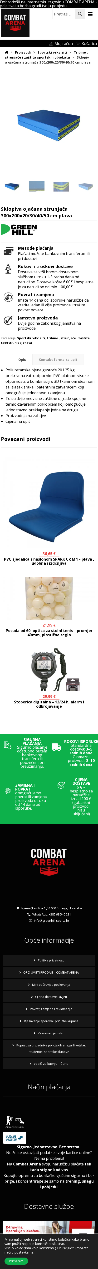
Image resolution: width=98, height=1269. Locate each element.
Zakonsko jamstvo (51, 1033)
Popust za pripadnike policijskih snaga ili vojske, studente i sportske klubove (51, 1048)
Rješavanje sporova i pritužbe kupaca (51, 1021)
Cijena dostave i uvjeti (51, 997)
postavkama (24, 1252)
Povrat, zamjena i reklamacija (51, 1009)
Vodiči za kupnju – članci (51, 1063)
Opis (22, 359)
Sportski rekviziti (31, 338)
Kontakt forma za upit (58, 359)
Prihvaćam (16, 1261)
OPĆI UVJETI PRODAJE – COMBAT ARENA (51, 972)
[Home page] (6, 52)
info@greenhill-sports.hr (51, 920)
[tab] (22, 359)
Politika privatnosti (51, 960)
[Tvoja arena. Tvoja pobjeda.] (15, 23)
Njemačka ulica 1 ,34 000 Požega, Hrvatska (51, 908)
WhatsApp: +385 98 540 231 (51, 914)
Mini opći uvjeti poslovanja (51, 984)
